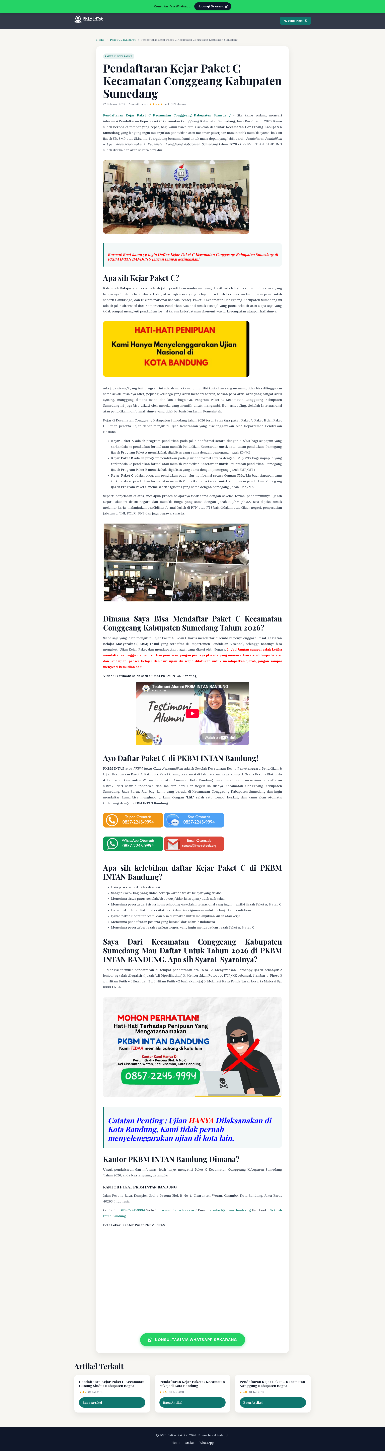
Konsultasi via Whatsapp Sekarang (196, 1339)
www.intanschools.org (179, 1210)
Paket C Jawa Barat (123, 39)
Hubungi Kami (293, 20)
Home (100, 39)
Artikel (190, 1443)
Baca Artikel (92, 1402)
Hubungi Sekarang (211, 6)
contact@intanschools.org (230, 1210)
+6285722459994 (132, 1210)
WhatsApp (206, 1443)
